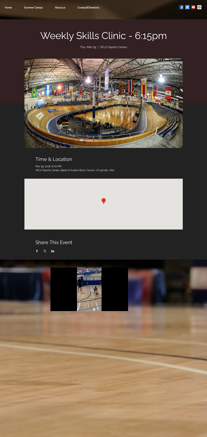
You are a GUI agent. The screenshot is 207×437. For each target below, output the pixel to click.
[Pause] (55, 307)
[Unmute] (60, 307)
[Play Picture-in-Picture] (118, 307)
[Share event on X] (44, 251)
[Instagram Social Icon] (199, 7)
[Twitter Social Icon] (187, 7)
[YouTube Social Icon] (193, 7)
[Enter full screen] (124, 307)
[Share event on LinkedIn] (52, 251)
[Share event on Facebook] (36, 251)
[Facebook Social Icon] (181, 7)
